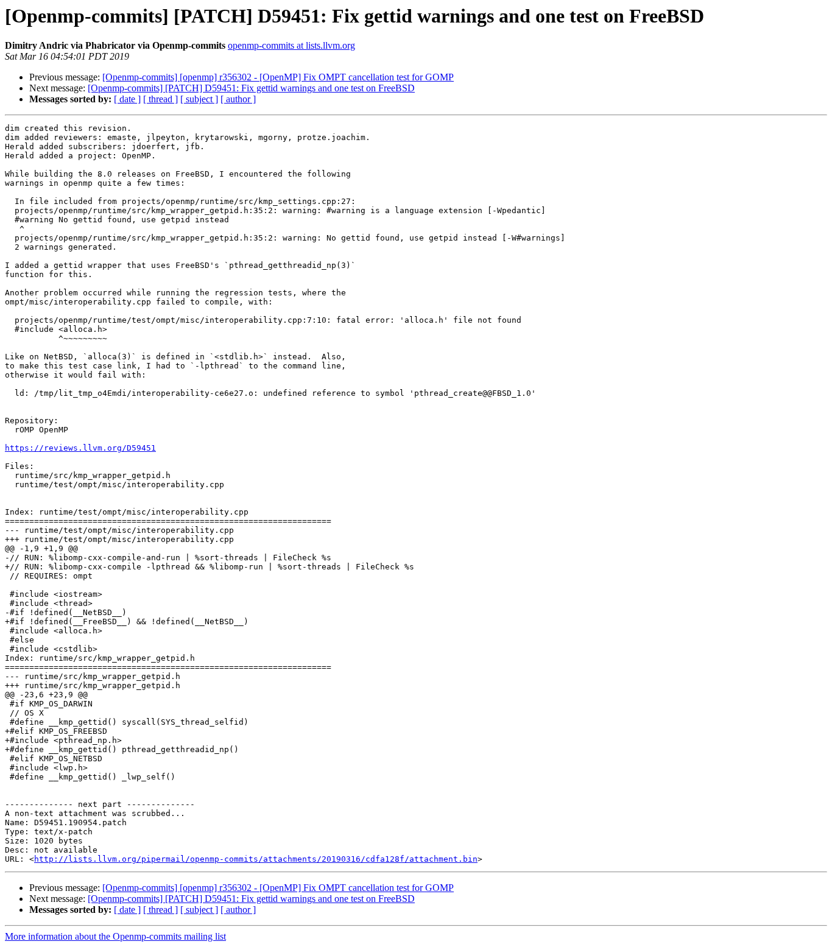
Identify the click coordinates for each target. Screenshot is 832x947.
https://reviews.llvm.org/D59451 (80, 447)
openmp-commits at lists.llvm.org (291, 45)
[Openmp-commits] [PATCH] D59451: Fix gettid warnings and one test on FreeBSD (251, 88)
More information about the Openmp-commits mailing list (115, 936)
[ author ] (238, 99)
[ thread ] (160, 99)
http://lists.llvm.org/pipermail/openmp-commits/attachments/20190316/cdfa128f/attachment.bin (256, 859)
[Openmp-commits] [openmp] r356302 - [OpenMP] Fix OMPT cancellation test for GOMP (278, 77)
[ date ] (127, 99)
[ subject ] (199, 99)
